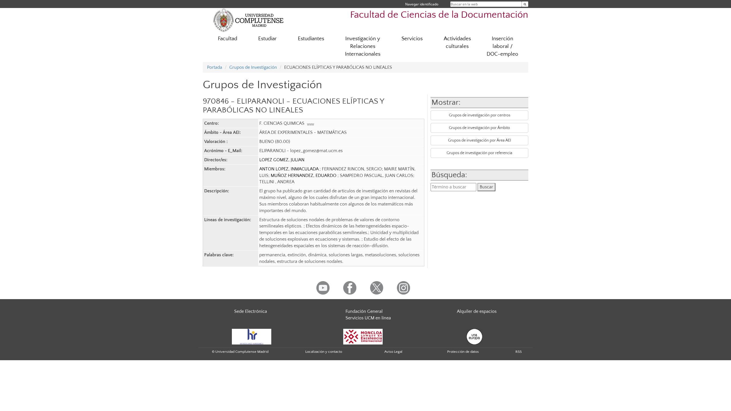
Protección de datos (463, 352)
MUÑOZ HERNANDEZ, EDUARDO (304, 175)
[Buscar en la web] (525, 4)
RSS (518, 352)
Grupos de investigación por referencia (479, 153)
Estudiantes (311, 39)
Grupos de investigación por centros (479, 115)
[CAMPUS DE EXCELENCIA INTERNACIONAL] (363, 336)
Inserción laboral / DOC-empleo (502, 46)
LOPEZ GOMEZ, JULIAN (281, 159)
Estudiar (267, 39)
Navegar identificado (421, 4)
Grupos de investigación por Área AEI (479, 140)
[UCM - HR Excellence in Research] (251, 336)
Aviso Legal (393, 352)
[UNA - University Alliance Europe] (474, 336)
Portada (214, 67)
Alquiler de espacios (477, 311)
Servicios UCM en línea (368, 318)
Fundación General (364, 311)
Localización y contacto (323, 352)
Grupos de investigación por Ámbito (479, 128)
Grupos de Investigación (253, 67)
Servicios (412, 39)
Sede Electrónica (250, 311)
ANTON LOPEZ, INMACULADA (289, 169)
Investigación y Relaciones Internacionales (362, 46)
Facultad (227, 39)
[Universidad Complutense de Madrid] (248, 20)
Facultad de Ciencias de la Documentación (439, 15)
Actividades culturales (457, 42)
